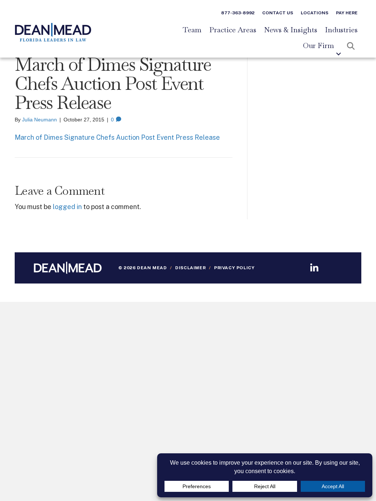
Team (192, 30)
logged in (67, 207)
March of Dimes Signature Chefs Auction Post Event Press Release (117, 137)
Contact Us (277, 12)
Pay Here (347, 12)
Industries (341, 30)
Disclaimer (190, 267)
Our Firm (318, 45)
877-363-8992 (237, 12)
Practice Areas (232, 30)
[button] (338, 54)
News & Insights (290, 30)
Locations (314, 12)
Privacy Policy (234, 267)
